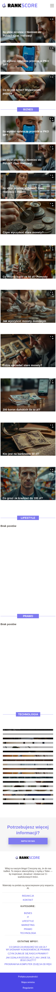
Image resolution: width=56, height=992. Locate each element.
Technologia (28, 714)
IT (28, 917)
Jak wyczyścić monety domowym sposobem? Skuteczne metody (24, 323)
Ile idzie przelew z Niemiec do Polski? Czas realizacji (22, 34)
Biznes (28, 109)
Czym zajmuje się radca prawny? (28, 953)
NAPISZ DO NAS (28, 841)
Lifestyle (28, 517)
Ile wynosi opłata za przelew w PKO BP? (26, 62)
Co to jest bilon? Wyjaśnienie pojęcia (22, 91)
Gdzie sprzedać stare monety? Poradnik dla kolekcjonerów (22, 367)
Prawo (28, 616)
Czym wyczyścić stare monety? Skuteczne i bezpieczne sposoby (24, 234)
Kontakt (28, 900)
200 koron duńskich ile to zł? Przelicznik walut (21, 411)
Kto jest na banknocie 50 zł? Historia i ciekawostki (21, 455)
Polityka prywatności (28, 976)
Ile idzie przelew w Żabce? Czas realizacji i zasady (23, 190)
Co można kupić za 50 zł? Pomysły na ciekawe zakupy (25, 278)
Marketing (28, 925)
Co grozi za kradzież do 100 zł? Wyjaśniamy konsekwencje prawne (25, 500)
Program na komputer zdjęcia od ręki (28, 964)
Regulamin (28, 988)
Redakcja (28, 896)
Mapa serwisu (28, 982)
